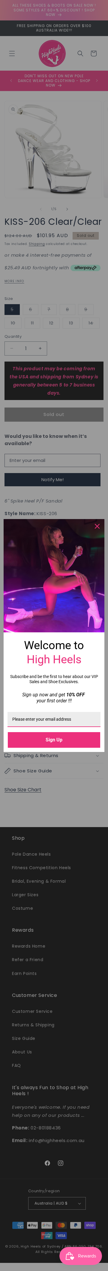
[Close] (97, 526)
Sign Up (54, 740)
